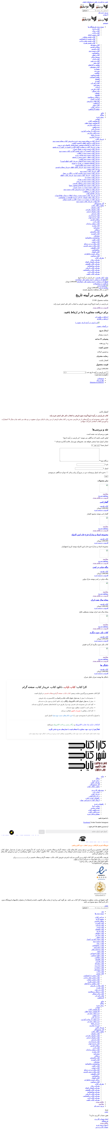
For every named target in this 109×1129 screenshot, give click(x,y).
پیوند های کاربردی (97, 790)
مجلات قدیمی (95, 47)
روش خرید (96, 780)
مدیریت (97, 71)
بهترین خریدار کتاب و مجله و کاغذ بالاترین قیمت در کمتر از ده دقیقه (76, 147)
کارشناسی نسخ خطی (92, 123)
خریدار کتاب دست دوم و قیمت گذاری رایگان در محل (81, 173)
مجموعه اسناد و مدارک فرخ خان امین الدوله (90, 534)
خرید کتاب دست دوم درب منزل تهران (86, 187)
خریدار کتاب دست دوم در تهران (88, 179)
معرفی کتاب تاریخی (93, 268)
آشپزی (97, 81)
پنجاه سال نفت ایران (99, 600)
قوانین (97, 119)
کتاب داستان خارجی (92, 209)
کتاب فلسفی (95, 248)
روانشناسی (96, 53)
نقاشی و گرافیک (94, 65)
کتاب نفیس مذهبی (88, 37)
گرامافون (96, 103)
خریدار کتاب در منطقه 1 (91, 191)
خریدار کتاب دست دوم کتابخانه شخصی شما (84, 185)
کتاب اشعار (96, 252)
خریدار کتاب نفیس (93, 169)
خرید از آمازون (94, 137)
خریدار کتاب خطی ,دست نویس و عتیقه (86, 157)
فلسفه (97, 95)
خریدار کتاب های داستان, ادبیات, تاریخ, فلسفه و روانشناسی (79, 197)
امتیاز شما (104, 445)
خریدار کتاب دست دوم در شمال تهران (86, 149)
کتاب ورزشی (95, 61)
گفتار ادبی (104, 502)
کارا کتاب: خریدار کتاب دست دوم (88, 201)
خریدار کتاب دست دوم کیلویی (89, 159)
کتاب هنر (96, 63)
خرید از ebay (95, 135)
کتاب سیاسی (95, 256)
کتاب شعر (96, 105)
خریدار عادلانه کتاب (93, 193)
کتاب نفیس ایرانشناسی (87, 39)
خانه (106, 277)
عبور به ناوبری (103, 2)
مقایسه (101, 1104)
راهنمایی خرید (99, 804)
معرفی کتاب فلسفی (92, 264)
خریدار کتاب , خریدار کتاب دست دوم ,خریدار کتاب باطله (80, 175)
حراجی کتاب (95, 107)
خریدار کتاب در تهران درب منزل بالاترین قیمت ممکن (81, 199)
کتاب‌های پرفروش (93, 101)
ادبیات (97, 87)
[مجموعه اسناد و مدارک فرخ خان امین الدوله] (104, 524)
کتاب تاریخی (95, 213)
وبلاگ (98, 778)
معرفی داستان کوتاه (92, 262)
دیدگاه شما (103, 461)
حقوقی (97, 93)
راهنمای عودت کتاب (92, 798)
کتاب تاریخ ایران (94, 215)
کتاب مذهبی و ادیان (93, 224)
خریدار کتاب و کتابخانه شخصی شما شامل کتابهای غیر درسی (78, 145)
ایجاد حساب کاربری (101, 1119)
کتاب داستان (95, 207)
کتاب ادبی (96, 221)
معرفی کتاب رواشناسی (91, 270)
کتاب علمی (96, 240)
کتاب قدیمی (95, 49)
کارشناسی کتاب (94, 121)
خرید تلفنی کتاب (94, 810)
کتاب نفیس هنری (89, 43)
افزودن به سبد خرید (101, 374)
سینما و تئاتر (95, 57)
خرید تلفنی (96, 127)
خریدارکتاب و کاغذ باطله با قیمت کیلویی (86, 143)
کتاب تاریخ (96, 29)
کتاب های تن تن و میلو (92, 244)
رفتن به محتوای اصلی (90, 2)
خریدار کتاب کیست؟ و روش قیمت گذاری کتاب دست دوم (79, 151)
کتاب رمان (96, 31)
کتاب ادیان (96, 59)
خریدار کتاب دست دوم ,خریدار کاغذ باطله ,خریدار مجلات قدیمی (77, 167)
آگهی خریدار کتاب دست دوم (90, 171)
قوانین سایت (95, 808)
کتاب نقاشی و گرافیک (92, 984)
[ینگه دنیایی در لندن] (104, 557)
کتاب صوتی (96, 242)
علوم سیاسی (95, 75)
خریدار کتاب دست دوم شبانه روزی (87, 155)
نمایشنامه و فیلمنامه (92, 238)
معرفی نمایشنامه (93, 266)
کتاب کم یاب (95, 83)
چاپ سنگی (96, 91)
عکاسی (97, 73)
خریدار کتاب (95, 794)
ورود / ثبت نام (99, 1106)
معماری (97, 69)
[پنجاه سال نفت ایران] (104, 590)
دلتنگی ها (104, 665)
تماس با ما (96, 806)
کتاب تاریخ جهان (94, 217)
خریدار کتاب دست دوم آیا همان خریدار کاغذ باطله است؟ (80, 161)
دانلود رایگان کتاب (93, 786)
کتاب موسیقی (95, 67)
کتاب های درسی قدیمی (91, 246)
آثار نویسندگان (95, 784)
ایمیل (105, 468)
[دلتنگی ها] (104, 655)
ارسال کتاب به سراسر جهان (90, 800)
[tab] (100, 378)
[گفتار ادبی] (104, 492)
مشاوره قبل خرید (93, 814)
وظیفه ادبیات (103, 288)
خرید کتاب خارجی (93, 125)
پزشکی (97, 230)
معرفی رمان (95, 260)
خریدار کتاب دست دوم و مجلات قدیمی (86, 183)
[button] (101, 510)
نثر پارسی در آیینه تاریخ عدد (96, 372)
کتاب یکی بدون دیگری (99, 632)
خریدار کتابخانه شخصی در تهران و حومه (86, 163)
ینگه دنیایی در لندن (100, 567)
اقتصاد (97, 79)
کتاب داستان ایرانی (93, 211)
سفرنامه (97, 85)
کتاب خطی (96, 55)
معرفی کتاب (95, 782)
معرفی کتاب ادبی (93, 272)
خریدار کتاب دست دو (92, 177)
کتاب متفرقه (95, 45)
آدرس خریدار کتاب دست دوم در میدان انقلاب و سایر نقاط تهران (77, 195)
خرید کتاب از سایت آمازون (90, 131)
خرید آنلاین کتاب (94, 812)
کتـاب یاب (96, 792)
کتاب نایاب (96, 33)
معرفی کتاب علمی (93, 274)
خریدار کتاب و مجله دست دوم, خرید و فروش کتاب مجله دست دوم (76, 141)
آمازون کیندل (95, 99)
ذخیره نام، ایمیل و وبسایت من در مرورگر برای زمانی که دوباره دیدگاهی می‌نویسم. (77, 472)
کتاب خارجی (95, 89)
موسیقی (97, 236)
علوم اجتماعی (95, 77)
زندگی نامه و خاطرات (92, 254)
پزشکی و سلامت (94, 97)
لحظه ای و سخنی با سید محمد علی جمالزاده (92, 282)
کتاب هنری (96, 226)
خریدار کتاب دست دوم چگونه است (87, 165)
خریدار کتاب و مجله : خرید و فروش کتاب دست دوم (82, 189)
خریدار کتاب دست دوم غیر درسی (88, 181)
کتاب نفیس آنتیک (94, 35)
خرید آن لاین (95, 129)
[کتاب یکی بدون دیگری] (104, 622)
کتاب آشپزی (95, 234)
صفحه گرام (58, 693)
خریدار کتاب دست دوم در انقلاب (88, 153)
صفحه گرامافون (94, 109)
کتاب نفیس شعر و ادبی (87, 41)
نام (106, 464)
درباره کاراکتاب (94, 796)
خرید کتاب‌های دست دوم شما (62, 715)
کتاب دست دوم (94, 51)
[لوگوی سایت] (101, 8)
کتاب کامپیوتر (95, 232)
